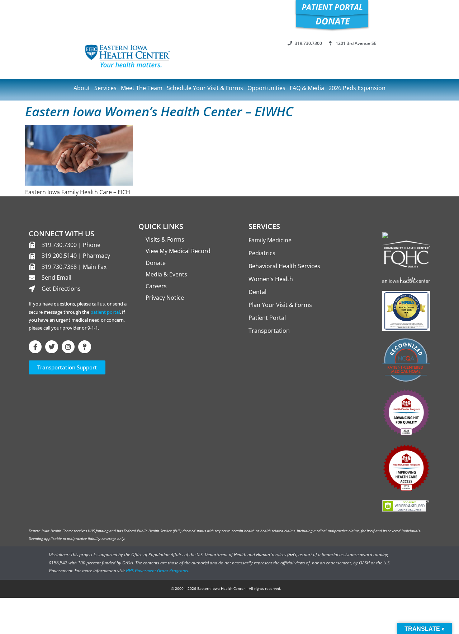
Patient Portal (267, 318)
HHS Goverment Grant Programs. (157, 571)
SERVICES (264, 226)
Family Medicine (270, 240)
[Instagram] (68, 346)
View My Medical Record (178, 251)
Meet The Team (141, 88)
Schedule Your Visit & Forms (205, 88)
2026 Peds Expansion (356, 88)
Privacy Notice (165, 298)
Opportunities (266, 88)
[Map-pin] (84, 346)
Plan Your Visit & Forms (280, 305)
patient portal (105, 312)
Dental (257, 292)
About (82, 88)
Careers (156, 286)
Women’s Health (271, 279)
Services (105, 88)
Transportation (269, 331)
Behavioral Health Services (284, 266)
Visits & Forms (165, 239)
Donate (156, 263)
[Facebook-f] (35, 346)
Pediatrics (262, 253)
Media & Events (166, 274)
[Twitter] (51, 346)
